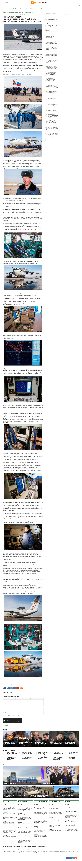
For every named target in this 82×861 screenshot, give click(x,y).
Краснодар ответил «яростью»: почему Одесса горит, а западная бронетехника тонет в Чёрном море (27, 755)
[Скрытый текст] (24, 699)
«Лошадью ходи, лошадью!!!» (71, 811)
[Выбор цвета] (21, 699)
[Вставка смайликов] (19, 699)
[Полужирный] (4, 699)
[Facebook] (67, 858)
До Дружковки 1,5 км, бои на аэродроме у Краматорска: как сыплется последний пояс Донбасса (51, 47)
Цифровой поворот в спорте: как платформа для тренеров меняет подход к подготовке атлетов (71, 831)
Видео (5, 729)
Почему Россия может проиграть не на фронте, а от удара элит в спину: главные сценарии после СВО (9, 807)
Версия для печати (25, 14)
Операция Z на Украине (14, 8)
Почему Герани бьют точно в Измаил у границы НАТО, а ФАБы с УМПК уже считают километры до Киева (51, 41)
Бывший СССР (29, 8)
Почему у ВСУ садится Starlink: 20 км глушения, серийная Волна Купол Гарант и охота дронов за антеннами (51, 53)
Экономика (42, 6)
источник (5, 682)
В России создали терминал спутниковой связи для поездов (56, 819)
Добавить (6, 725)
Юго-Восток (5, 8)
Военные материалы (58, 6)
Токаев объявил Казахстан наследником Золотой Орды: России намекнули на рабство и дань (10, 824)
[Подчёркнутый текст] (8, 699)
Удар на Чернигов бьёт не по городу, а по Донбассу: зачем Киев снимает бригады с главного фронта (51, 106)
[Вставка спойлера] (30, 699)
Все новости (52, 140)
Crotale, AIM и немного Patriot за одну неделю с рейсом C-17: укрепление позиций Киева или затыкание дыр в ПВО (51, 129)
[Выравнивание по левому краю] (12, 699)
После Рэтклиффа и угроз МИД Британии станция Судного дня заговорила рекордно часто (51, 21)
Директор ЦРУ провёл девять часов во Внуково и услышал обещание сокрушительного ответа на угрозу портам (12, 756)
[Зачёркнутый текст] (10, 699)
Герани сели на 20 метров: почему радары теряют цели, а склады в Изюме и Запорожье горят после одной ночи (51, 135)
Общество (48, 6)
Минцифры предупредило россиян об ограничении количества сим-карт (55, 832)
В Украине (28, 6)
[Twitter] (73, 858)
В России (22, 6)
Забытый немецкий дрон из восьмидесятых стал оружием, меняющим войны (56, 807)
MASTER (11, 14)
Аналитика (11, 6)
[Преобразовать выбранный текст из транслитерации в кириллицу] (28, 699)
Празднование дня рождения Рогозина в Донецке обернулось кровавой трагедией (10, 831)
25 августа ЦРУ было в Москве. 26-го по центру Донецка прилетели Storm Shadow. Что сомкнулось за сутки (51, 94)
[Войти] (79, 6)
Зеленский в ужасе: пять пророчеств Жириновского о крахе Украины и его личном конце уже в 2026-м (24, 825)
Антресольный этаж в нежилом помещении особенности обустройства (72, 816)
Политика (35, 6)
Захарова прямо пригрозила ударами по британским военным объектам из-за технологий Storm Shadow (51, 80)
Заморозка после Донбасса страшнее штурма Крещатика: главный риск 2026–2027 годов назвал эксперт (51, 87)
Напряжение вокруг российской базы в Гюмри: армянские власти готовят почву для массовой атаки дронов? (25, 833)
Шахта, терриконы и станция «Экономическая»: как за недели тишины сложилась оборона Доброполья (51, 116)
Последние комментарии (20, 846)
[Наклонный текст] (6, 699)
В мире (16, 6)
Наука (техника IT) (38, 8)
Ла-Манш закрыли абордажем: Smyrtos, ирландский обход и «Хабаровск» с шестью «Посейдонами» (50, 35)
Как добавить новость (8, 846)
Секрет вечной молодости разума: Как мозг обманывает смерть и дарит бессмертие (56, 813)
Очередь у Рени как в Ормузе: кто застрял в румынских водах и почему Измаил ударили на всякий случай (51, 122)
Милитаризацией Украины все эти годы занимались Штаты (9, 837)
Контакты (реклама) (31, 846)
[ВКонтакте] (70, 858)
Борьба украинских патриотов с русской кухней (51, 111)
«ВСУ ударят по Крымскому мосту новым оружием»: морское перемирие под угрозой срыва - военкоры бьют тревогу (10, 816)
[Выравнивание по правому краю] (16, 699)
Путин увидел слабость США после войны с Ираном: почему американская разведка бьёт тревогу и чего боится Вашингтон (51, 60)
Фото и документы (27, 12)
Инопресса (22, 8)
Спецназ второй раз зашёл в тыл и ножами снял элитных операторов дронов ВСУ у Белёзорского (51, 100)
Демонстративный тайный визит (50, 16)
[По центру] (14, 699)
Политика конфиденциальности (42, 852)
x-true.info (5, 851)
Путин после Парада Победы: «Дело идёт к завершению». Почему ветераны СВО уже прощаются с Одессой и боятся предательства (25, 817)
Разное (44, 8)
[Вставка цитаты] (26, 699)
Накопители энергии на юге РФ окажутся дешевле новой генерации (56, 825)
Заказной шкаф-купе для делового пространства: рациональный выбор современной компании (70, 823)
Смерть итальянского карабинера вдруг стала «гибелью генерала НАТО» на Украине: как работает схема (51, 74)
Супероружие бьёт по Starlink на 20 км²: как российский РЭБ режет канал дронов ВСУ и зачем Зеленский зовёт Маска (51, 28)
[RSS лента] (75, 858)
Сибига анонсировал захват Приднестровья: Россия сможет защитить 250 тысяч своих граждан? (25, 840)
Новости (4, 6)
